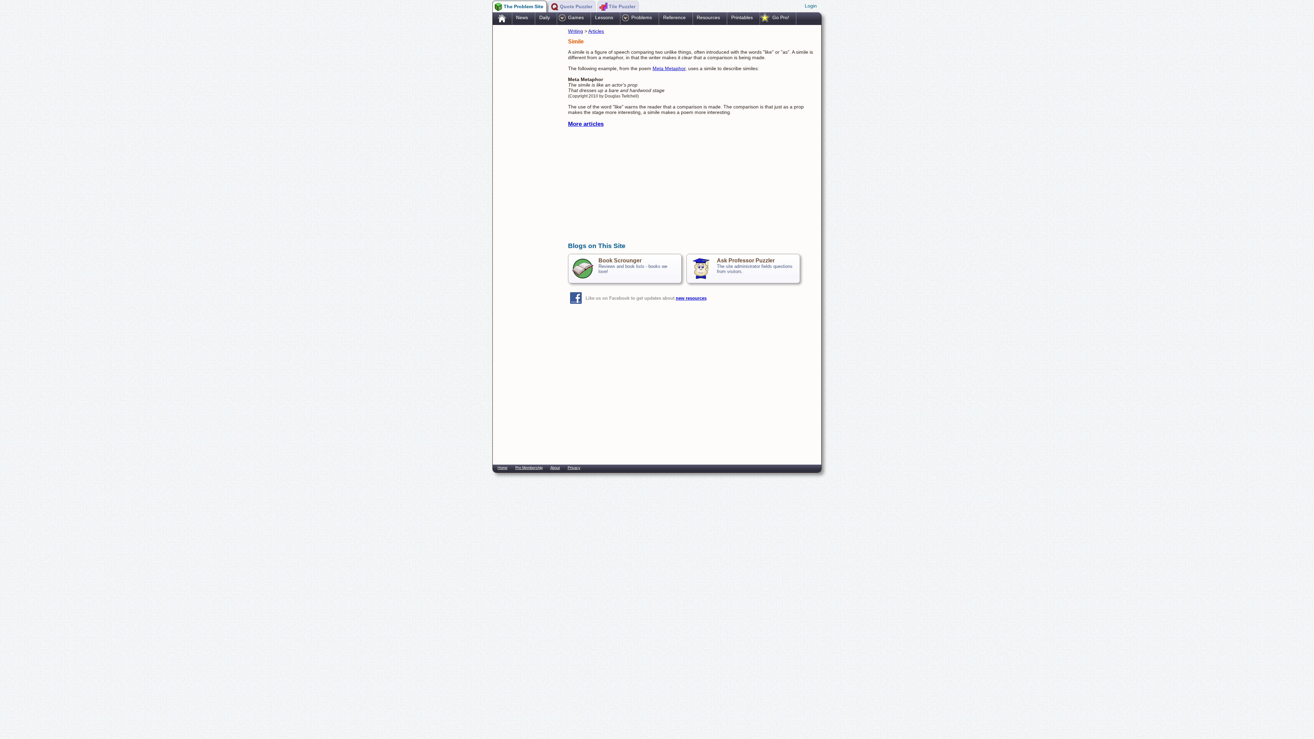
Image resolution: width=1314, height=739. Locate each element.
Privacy (574, 468)
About (555, 468)
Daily (544, 17)
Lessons (604, 17)
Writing (575, 31)
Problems (641, 17)
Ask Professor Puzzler (746, 260)
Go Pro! (780, 17)
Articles (596, 31)
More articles (586, 124)
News (522, 17)
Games (576, 17)
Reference (674, 17)
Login (811, 6)
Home (502, 468)
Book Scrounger (620, 260)
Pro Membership (529, 468)
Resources (708, 17)
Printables (742, 17)
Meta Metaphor (669, 68)
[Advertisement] (527, 134)
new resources (691, 298)
